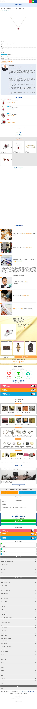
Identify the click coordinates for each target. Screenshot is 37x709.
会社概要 (11, 693)
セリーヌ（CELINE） (4, 635)
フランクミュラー (4, 633)
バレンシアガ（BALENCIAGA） (6, 638)
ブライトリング (3, 630)
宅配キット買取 (4, 492)
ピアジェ (2, 667)
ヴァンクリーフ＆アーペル (5, 590)
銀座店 (2, 688)
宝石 (2, 10)
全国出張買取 (22, 492)
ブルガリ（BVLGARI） (4, 619)
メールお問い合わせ (18, 524)
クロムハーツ (3, 659)
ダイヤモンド (3, 603)
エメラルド (3, 606)
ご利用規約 (25, 693)
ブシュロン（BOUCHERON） (6, 622)
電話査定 (4, 546)
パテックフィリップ (4, 598)
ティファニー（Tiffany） (5, 625)
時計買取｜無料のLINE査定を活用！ (7, 561)
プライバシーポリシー (18, 693)
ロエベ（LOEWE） (4, 649)
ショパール (3, 664)
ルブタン (2, 675)
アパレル (2, 572)
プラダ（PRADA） (4, 614)
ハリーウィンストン (4, 588)
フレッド (2, 662)
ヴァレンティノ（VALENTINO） (6, 646)
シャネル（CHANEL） (4, 585)
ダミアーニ (3, 656)
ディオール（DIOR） (4, 643)
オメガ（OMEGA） (4, 627)
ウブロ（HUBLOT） (4, 601)
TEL (30, 1)
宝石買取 (18, 132)
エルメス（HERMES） (4, 580)
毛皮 (2, 683)
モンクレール (3, 680)
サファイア (3, 672)
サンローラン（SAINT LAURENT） (7, 617)
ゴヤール (2, 654)
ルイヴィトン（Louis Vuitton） (6, 582)
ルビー (6, 10)
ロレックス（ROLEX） (5, 595)
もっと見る (18, 485)
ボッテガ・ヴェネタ (4, 651)
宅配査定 (4, 554)
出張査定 (4, 551)
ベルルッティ (3, 678)
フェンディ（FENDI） (4, 641)
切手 (2, 575)
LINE (33, 1)
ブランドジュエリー (4, 564)
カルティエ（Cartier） (5, 593)
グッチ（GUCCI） (4, 611)
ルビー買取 (18, 135)
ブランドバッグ (3, 559)
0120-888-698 (18, 516)
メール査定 (5, 548)
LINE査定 (4, 543)
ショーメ (2, 670)
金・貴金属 (3, 569)
